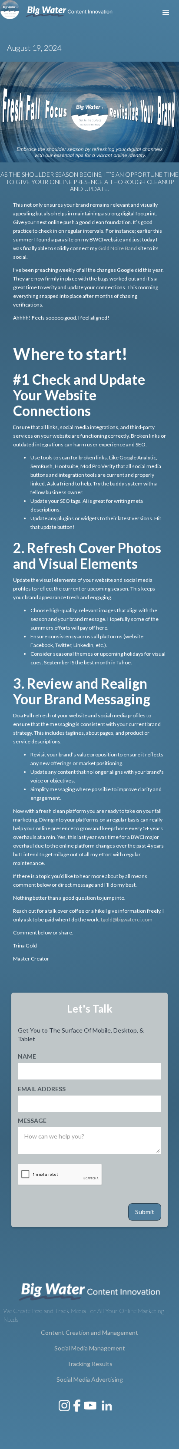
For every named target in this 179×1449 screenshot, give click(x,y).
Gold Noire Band (117, 248)
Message (32, 1120)
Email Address (42, 1089)
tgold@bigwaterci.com (126, 919)
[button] (166, 13)
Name (27, 1056)
